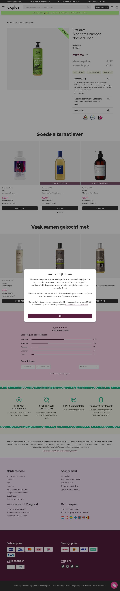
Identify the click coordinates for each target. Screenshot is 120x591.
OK (60, 316)
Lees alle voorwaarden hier (76, 305)
